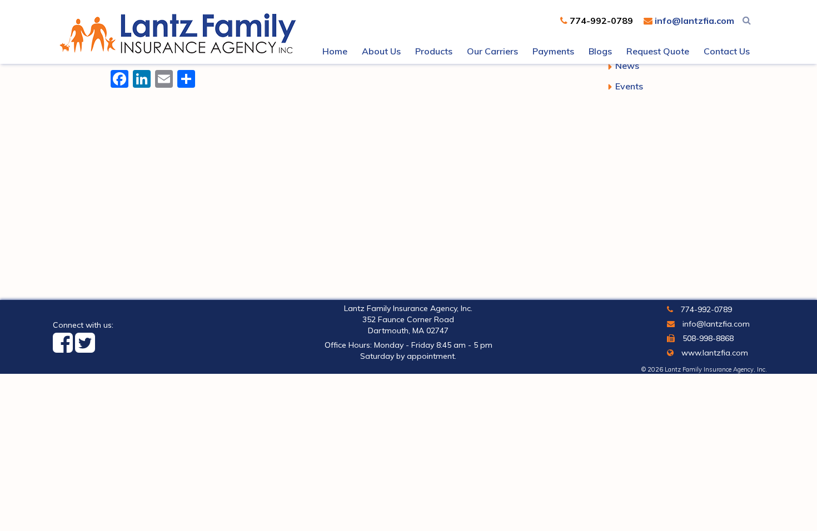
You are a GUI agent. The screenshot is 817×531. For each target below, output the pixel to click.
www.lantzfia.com (713, 353)
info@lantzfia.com (693, 20)
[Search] (747, 20)
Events (629, 86)
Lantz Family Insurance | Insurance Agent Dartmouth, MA (180, 33)
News (627, 65)
